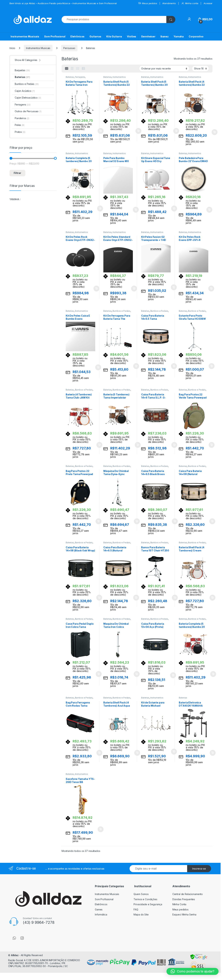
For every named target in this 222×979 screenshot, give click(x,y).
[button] (192, 971)
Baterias (70, 77)
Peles (19, 124)
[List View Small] (83, 68)
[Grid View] (66, 68)
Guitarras (95, 36)
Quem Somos (141, 894)
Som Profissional (54, 36)
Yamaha (179, 36)
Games (99, 909)
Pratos (20, 131)
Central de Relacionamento (187, 894)
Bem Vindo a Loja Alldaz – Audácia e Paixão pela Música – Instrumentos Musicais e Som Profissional (63, 3)
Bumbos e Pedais (121, 311)
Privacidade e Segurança (148, 904)
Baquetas (22, 70)
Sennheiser (148, 36)
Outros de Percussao (28, 111)
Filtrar (17, 172)
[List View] (77, 68)
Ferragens (80, 77)
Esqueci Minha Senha (184, 914)
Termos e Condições (145, 899)
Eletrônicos (77, 36)
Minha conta (191, 3)
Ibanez (164, 36)
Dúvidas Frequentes (183, 899)
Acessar (208, 3)
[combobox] (114, 19)
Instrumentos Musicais (25, 36)
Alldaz (15, 955)
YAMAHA (14, 199)
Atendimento (169, 3)
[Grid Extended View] (72, 68)
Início (12, 48)
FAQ (136, 909)
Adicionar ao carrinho (98, 131)
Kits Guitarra (114, 36)
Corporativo (196, 36)
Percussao (69, 48)
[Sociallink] (14, 938)
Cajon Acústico (25, 90)
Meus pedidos (149, 3)
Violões (131, 36)
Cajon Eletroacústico (28, 97)
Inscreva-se (199, 868)
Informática (101, 914)
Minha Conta (179, 904)
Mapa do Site (141, 914)
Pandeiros (22, 118)
